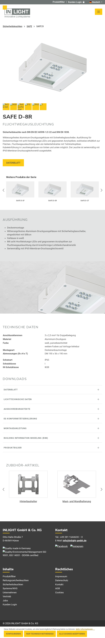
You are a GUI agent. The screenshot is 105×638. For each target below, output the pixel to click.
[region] (52, 190)
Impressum (61, 576)
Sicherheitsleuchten (13, 584)
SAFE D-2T (85, 201)
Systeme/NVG (10, 588)
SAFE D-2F (20, 201)
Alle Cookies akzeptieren (72, 634)
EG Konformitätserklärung (20, 418)
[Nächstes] (102, 190)
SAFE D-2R (52, 201)
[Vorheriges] (3, 190)
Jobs (5, 600)
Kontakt (59, 584)
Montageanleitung (15, 428)
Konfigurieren (13, 634)
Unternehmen (10, 592)
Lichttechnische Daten (18, 399)
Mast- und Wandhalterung (76, 501)
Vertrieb (7, 596)
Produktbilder (13, 448)
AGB (57, 588)
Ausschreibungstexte (17, 409)
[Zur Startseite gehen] (16, 11)
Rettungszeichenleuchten (16, 580)
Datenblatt (13, 162)
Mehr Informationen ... (85, 629)
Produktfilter (59, 2)
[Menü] (98, 12)
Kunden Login (75, 2)
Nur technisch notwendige (40, 634)
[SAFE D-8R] (52, 67)
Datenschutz (61, 580)
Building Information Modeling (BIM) (26, 438)
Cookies (59, 592)
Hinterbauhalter (28, 501)
